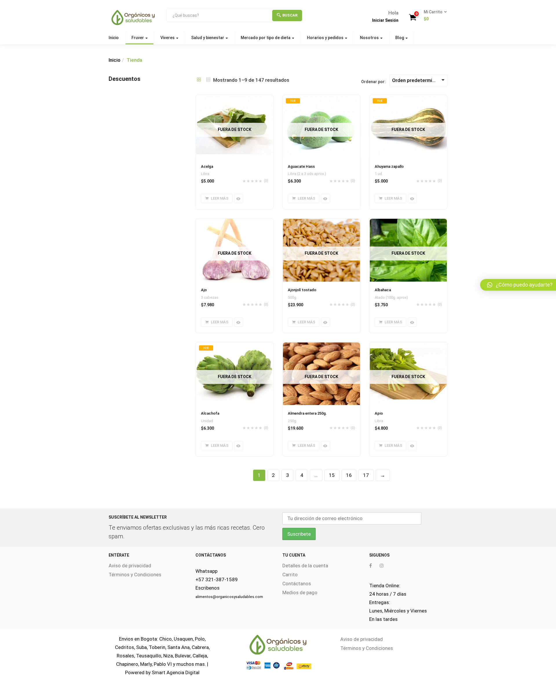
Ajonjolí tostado (302, 290)
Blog (400, 37)
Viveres (167, 37)
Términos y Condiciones (135, 574)
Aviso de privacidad (130, 565)
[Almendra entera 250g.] (321, 345)
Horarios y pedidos (325, 37)
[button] (433, 16)
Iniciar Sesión (385, 20)
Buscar (289, 15)
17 (366, 475)
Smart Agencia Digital (176, 672)
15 (332, 475)
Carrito (290, 574)
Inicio (114, 37)
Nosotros (370, 37)
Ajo (204, 290)
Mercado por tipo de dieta (266, 37)
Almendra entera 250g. (307, 413)
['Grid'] (198, 80)
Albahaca (383, 290)
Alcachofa (210, 413)
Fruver (138, 37)
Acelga (207, 166)
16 (349, 475)
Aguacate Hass (301, 166)
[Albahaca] (408, 222)
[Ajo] (234, 222)
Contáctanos (296, 583)
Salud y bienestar (208, 37)
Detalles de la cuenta (305, 565)
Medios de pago (299, 592)
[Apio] (408, 345)
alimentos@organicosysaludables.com (229, 597)
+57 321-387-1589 (216, 579)
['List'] (208, 80)
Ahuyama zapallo (389, 166)
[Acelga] (234, 98)
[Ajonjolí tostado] (321, 222)
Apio (379, 413)
